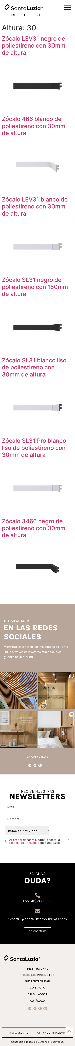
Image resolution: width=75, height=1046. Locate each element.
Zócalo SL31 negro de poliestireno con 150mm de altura (35, 286)
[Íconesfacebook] (35, 765)
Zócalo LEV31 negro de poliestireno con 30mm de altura (33, 45)
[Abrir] (18, 690)
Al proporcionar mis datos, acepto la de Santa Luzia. (35, 841)
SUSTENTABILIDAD (37, 981)
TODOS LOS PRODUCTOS (37, 975)
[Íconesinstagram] (29, 765)
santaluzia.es (18, 675)
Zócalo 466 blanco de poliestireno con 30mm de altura (33, 126)
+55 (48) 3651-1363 (38, 901)
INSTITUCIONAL (37, 968)
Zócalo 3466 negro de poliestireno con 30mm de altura (33, 528)
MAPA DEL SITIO (19, 1032)
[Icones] (29, 1008)
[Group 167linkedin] (40, 765)
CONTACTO (37, 987)
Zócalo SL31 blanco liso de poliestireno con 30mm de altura (34, 367)
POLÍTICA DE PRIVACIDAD (50, 1032)
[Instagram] (33, 705)
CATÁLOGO (37, 1000)
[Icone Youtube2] (45, 1008)
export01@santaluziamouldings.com (37, 919)
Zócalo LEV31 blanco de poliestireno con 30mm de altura (35, 206)
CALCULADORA (37, 994)
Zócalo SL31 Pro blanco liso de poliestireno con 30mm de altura (34, 447)
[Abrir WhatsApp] (65, 1036)
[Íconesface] (35, 1008)
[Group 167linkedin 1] (40, 1008)
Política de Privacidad (24, 842)
